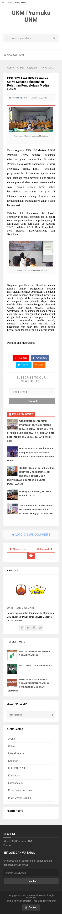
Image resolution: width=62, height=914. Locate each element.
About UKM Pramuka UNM (17, 841)
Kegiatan (32, 67)
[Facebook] (21, 628)
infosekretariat (16, 753)
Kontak (7, 845)
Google (22, 357)
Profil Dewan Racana (20, 797)
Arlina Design (24, 900)
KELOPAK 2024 (16, 768)
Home (10, 67)
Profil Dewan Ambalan (20, 790)
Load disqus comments (32, 534)
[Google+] (40, 628)
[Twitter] (28, 628)
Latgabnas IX (15, 783)
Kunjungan (14, 775)
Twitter (25, 364)
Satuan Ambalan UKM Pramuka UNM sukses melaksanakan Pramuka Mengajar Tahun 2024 (36, 509)
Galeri (11, 746)
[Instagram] (34, 628)
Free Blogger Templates (44, 900)
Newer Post (19, 549)
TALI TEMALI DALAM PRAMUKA (35, 665)
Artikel (20, 67)
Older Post (43, 549)
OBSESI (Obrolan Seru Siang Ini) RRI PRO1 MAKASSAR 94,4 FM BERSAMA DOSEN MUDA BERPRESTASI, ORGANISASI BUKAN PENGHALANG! (30, 476)
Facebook (41, 357)
